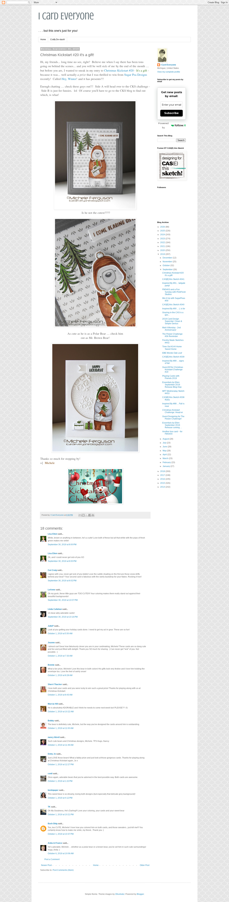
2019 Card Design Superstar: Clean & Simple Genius (172, 321)
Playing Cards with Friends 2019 (170, 377)
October (166, 265)
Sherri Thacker (55, 684)
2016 (162, 479)
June (165, 446)
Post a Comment (52, 859)
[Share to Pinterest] (93, 515)
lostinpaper (53, 790)
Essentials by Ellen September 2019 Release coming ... (172, 425)
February (167, 462)
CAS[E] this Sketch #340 (173, 304)
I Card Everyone (66, 16)
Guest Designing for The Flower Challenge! (173, 417)
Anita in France (55, 843)
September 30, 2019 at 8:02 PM (62, 580)
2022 (162, 242)
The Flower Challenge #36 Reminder (172, 335)
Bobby (51, 720)
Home (43, 39)
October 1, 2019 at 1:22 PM (60, 781)
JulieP (51, 626)
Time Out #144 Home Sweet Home (172, 347)
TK (49, 807)
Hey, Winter (69, 79)
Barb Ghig (52, 823)
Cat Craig (52, 570)
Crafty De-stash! (57, 39)
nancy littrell (54, 737)
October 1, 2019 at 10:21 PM (61, 814)
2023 (162, 238)
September (168, 269)
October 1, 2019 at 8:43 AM (60, 695)
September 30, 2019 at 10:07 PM (63, 600)
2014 (162, 487)
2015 (162, 483)
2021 (162, 246)
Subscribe (171, 113)
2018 (162, 471)
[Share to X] (86, 515)
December (168, 258)
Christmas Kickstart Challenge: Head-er (172, 411)
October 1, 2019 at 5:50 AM (60, 633)
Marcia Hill (53, 704)
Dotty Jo (52, 754)
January (166, 466)
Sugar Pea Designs (135, 75)
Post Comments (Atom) (63, 870)
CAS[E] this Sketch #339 (173, 357)
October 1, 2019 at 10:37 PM (61, 834)
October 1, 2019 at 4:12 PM (60, 798)
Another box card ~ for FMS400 (172, 432)
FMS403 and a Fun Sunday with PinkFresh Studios (174, 292)
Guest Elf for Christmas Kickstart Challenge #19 (172, 369)
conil (50, 773)
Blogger (140, 894)
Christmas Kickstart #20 (119, 70)
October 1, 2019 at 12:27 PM (61, 764)
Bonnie (51, 665)
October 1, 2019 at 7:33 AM (60, 656)
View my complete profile (168, 72)
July (165, 443)
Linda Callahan (55, 609)
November (168, 261)
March (166, 458)
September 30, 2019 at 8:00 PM (62, 544)
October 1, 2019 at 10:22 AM (61, 711)
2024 (162, 234)
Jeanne (51, 642)
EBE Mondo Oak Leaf (172, 353)
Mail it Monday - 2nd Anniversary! (171, 328)
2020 (162, 250)
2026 (162, 227)
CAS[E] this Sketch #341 (173, 279)
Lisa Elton (52, 534)
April (165, 454)
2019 (162, 254)
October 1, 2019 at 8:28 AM (60, 675)
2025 (162, 231)
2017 (162, 475)
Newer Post (46, 865)
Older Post (144, 865)
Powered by (163, 125)
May (165, 450)
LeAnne (51, 590)
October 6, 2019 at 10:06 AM (61, 853)
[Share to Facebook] (89, 515)
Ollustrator (119, 894)
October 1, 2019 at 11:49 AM (60, 745)
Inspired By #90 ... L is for (173, 308)
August (166, 439)
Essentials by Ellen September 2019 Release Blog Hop (172, 384)
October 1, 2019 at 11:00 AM (60, 728)
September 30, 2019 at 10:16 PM (63, 617)
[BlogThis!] (83, 515)
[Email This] (80, 515)
